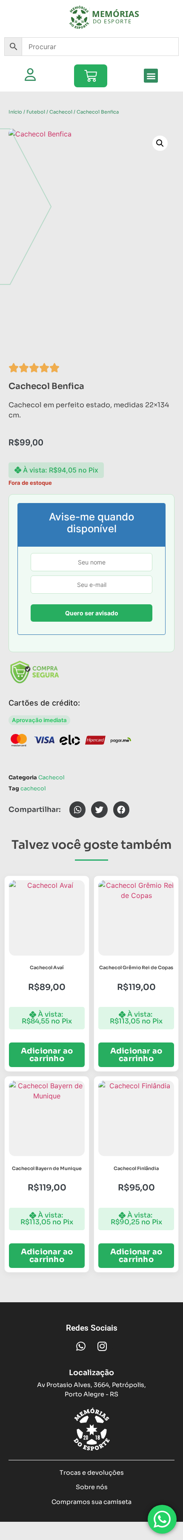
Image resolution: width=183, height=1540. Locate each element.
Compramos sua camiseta (91, 1502)
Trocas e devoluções (92, 1472)
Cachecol (60, 112)
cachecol (33, 788)
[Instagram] (102, 1346)
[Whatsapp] (81, 1346)
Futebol (35, 112)
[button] (151, 76)
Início (15, 112)
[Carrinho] (90, 75)
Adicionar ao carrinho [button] (47, 1054)
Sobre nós (92, 1487)
